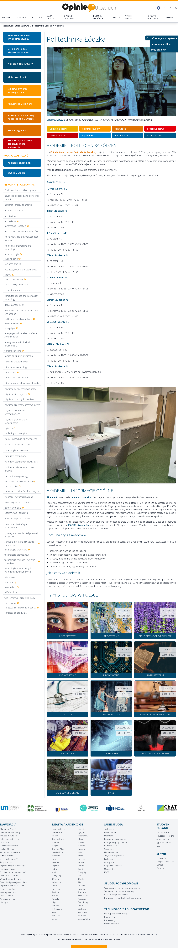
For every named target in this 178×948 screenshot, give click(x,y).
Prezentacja (121, 135)
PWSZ (106, 872)
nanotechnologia (12, 507)
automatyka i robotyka (15, 225)
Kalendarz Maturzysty (9, 839)
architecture (10, 216)
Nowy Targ (56, 875)
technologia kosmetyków (16, 554)
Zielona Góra (84, 919)
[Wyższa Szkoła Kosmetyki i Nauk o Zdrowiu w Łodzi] (167, 808)
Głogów (55, 845)
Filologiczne (109, 859)
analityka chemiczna (14, 210)
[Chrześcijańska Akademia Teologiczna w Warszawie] (115, 808)
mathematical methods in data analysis (19, 469)
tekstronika (9, 577)
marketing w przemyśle (15, 433)
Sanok (55, 895)
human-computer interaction (18, 355)
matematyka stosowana (16, 450)
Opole (81, 879)
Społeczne (109, 849)
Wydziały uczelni (16, 172)
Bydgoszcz (83, 832)
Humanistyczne (111, 852)
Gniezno (82, 845)
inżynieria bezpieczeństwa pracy (20, 388)
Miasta (170, 17)
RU (175, 7)
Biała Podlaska (58, 829)
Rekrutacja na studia (9, 875)
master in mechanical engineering (20, 438)
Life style (4, 902)
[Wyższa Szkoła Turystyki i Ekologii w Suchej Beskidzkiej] (89, 808)
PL (165, 7)
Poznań (81, 885)
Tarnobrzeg (83, 902)
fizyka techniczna (12, 350)
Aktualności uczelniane (10, 852)
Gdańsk (55, 842)
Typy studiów (158, 49)
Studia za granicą (17, 130)
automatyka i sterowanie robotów (21, 231)
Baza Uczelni (5, 842)
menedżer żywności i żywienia (18, 496)
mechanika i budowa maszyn (18, 481)
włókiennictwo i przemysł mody (19, 597)
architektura (10, 221)
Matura (6, 17)
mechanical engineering (16, 476)
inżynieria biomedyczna (15, 394)
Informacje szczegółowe (164, 38)
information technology (15, 367)
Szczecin (82, 899)
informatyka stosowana (16, 377)
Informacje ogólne (161, 44)
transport (9, 582)
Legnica (55, 865)
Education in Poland (165, 835)
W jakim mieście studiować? (12, 865)
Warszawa (82, 912)
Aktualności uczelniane (20, 103)
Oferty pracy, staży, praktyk (116, 913)
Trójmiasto (57, 909)
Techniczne (109, 829)
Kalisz (80, 852)
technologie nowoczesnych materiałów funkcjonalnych (17, 570)
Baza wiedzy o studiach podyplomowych (122, 898)
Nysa (80, 875)
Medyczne (108, 835)
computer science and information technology (21, 297)
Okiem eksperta (111, 923)
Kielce (80, 855)
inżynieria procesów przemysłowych (22, 404)
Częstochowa (58, 839)
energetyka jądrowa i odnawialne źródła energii (20, 335)
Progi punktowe (156, 128)
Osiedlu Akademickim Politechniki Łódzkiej (73, 152)
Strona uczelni (155, 135)
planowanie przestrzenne (17, 518)
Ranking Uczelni (7, 849)
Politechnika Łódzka (42, 25)
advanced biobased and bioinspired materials (21, 197)
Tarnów (55, 905)
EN (170, 7)
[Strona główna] (89, 7)
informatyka (10, 372)
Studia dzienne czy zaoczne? (13, 872)
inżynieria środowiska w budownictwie (16, 421)
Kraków (55, 862)
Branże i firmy (110, 917)
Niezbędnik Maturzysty (20, 63)
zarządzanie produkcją (15, 612)
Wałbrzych (82, 909)
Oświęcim (56, 882)
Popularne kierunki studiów (12, 885)
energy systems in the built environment (17, 344)
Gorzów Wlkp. (58, 849)
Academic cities (163, 839)
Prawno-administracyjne (115, 839)
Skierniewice (83, 895)
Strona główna (22, 25)
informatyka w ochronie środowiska (21, 383)
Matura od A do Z (17, 77)
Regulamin (161, 858)
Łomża (81, 869)
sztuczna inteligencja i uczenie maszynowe (19, 543)
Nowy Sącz (83, 872)
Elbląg (80, 839)
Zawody (116, 17)
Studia (20, 17)
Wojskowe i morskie (113, 865)
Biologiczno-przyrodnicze (115, 842)
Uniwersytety (110, 869)
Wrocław (82, 915)
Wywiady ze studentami (10, 879)
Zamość (56, 919)
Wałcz (54, 912)
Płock (54, 885)
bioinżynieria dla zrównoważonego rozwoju (21, 238)
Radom (55, 892)
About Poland (162, 832)
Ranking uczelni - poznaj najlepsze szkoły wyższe (21, 117)
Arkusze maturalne (8, 835)
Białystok (82, 829)
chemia (8, 274)
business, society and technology (20, 269)
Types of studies (163, 842)
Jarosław (82, 849)
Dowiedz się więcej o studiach (13, 882)
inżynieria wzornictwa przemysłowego (14, 412)
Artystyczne (109, 862)
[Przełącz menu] (147, 38)
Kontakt (159, 864)
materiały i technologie (15, 455)
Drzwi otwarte (57, 135)
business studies (12, 263)
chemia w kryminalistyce (16, 284)
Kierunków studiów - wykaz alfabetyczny (19, 37)
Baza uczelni (51, 17)
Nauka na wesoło (7, 899)
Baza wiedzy (109, 920)
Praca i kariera (129, 17)
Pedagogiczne (110, 845)
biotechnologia (11, 254)
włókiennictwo (11, 592)
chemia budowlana (13, 279)
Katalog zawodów (8, 892)
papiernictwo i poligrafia (16, 512)
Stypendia (87, 135)
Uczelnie (35, 17)
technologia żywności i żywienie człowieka (19, 561)
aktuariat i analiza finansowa (18, 204)
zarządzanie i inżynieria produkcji (20, 607)
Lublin (54, 869)
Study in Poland (152, 17)
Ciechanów (83, 835)
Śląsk (54, 902)
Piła (79, 882)
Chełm (55, 835)
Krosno (81, 862)
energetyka (9, 328)
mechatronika (11, 486)
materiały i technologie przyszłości (21, 461)
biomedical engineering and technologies (17, 247)
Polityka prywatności (165, 861)
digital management (14, 304)
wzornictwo (10, 587)
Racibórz (82, 889)
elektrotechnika (11, 323)
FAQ (158, 845)
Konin (54, 859)
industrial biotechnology (16, 361)
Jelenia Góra (57, 852)
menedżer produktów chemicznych (21, 491)
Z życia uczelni (6, 855)
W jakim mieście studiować (116, 894)
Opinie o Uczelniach (9, 845)
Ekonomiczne (110, 832)
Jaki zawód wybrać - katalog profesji (18, 90)
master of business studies (17, 444)
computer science (13, 290)
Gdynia (81, 842)
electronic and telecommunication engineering (21, 312)
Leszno (81, 865)
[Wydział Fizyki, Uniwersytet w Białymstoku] (141, 808)
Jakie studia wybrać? (9, 859)
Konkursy (160, 868)
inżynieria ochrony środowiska (19, 399)
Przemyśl (56, 889)
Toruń (80, 905)
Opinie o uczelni (58, 128)
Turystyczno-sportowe (114, 855)
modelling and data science (17, 502)
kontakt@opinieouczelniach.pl (142, 934)
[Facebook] (158, 8)
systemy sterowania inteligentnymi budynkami (21, 535)
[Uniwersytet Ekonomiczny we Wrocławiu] (11, 810)
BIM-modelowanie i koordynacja (20, 190)
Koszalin (82, 859)
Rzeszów (82, 892)
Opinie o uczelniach (70, 17)
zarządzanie (10, 603)
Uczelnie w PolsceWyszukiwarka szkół (18, 50)
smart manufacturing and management (16, 526)
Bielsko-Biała (58, 832)
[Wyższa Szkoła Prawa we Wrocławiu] (63, 808)
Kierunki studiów (97, 17)
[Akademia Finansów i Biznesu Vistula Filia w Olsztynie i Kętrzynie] (37, 808)
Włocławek (56, 915)
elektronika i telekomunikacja (18, 319)
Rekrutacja (120, 128)
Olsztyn (55, 879)
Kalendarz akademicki (19, 162)
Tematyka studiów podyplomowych (120, 891)
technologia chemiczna (15, 549)
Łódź (54, 872)
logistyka (8, 428)
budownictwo (11, 258)
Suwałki (55, 899)
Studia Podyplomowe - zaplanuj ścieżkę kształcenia (20, 144)
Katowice (56, 855)
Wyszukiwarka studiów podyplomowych (122, 888)
